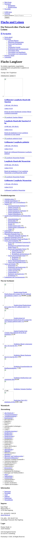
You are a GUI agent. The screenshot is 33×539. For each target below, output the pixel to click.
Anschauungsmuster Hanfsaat (16, 206)
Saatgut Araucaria (13, 207)
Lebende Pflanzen (13, 40)
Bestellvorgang (12, 7)
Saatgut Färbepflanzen (14, 214)
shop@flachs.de (5, 515)
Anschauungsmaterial (10, 414)
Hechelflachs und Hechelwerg (20, 254)
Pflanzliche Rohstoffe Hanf (12, 234)
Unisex (10, 229)
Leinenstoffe (8, 230)
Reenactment (8, 468)
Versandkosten (8, 500)
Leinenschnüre (12, 272)
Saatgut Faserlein (13, 209)
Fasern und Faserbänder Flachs (17, 249)
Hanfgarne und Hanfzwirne (16, 274)
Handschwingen (9, 436)
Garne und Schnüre (10, 264)
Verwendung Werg (13, 50)
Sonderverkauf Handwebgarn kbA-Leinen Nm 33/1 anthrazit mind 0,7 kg (17, 306)
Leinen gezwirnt (13, 270)
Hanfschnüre (11, 265)
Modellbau (7, 454)
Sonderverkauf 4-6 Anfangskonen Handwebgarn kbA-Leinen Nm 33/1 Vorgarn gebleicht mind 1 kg (18, 319)
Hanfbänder (15, 257)
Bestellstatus (11, 5)
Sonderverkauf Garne (14, 225)
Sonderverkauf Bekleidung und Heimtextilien (17, 216)
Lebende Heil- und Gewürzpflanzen (14, 202)
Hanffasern (15, 259)
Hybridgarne (11, 275)
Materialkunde (8, 449)
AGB (6, 495)
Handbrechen (8, 433)
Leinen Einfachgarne (14, 269)
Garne (10, 45)
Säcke (6, 474)
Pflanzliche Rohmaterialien (16, 42)
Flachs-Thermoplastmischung (16, 260)
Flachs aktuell (8, 37)
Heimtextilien (12, 220)
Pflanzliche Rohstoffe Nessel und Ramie (16, 239)
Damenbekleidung (13, 219)
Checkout (7, 13)
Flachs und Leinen (12, 22)
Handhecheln (8, 434)
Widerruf (7, 496)
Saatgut (6, 204)
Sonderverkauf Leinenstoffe (16, 227)
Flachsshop (7, 39)
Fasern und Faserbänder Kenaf (17, 262)
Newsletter (7, 9)
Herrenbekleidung (13, 222)
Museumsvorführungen (11, 458)
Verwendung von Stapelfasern (16, 52)
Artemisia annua (9, 199)
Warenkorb (7, 4)
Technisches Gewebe (14, 47)
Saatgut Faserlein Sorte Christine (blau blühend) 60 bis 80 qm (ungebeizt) (15, 332)
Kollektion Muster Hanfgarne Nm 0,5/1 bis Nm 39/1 (17, 356)
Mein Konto (7, 2)
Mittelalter (7, 451)
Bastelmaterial (8, 418)
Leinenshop (7, 57)
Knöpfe (10, 224)
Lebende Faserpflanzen (11, 201)
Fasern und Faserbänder (15, 44)
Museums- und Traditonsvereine (13, 456)
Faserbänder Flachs (17, 250)
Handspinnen (8, 438)
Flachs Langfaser (17, 252)
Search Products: (9, 15)
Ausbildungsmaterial (10, 416)
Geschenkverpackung (10, 431)
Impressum (7, 491)
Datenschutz (8, 498)
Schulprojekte (8, 478)
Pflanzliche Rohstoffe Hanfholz (17, 235)
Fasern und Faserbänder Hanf (16, 255)
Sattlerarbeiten (8, 476)
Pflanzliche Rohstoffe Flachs (12, 237)
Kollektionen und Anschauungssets (18, 49)
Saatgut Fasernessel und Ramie (17, 211)
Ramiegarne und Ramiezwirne (17, 267)
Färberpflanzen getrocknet (12, 232)
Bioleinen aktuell (9, 55)
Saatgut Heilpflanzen (14, 212)
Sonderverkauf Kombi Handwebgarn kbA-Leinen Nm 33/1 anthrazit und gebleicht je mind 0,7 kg (17, 293)
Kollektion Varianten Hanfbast (23, 389)
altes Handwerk (8, 413)
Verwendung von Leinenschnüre (17, 54)
